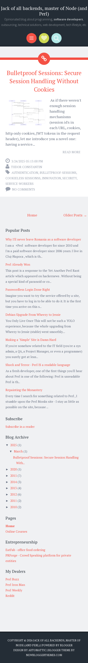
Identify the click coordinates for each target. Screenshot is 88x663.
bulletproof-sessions (58, 173)
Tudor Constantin (26, 167)
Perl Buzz (12, 579)
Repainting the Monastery (24, 390)
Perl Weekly (14, 590)
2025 (14, 445)
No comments (23, 189)
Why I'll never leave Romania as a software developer (43, 239)
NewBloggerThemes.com (44, 655)
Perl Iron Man (15, 585)
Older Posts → (75, 215)
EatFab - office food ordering (25, 550)
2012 (14, 494)
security (69, 178)
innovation (51, 178)
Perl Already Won (18, 264)
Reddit (10, 596)
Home (32, 215)
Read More (71, 152)
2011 (14, 501)
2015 (14, 475)
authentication (24, 173)
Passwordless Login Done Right (28, 289)
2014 (14, 482)
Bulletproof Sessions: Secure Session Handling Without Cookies (44, 81)
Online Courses (16, 531)
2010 (14, 507)
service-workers (20, 184)
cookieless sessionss (23, 178)
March (19, 451)
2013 (14, 488)
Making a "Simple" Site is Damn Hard (31, 340)
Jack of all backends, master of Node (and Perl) (44, 11)
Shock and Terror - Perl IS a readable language (38, 365)
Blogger (66, 645)
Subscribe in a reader (20, 427)
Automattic (37, 650)
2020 (14, 469)
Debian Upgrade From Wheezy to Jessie (33, 315)
